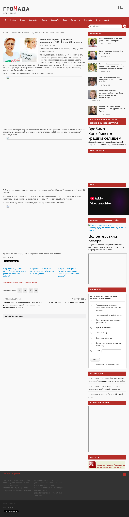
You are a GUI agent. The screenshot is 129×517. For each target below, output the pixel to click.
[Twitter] (25, 290)
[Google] (31, 290)
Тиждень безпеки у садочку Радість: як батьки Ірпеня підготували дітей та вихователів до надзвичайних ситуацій (22, 304)
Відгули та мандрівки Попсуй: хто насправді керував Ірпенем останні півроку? (68, 272)
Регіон (13, 20)
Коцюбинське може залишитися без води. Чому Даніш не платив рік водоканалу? (111, 94)
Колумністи (75, 20)
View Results (100, 364)
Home (7, 33)
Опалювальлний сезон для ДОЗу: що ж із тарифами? (110, 39)
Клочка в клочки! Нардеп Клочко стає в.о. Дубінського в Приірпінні (112, 108)
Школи (13, 33)
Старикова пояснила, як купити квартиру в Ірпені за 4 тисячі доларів (42, 271)
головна (15, 282)
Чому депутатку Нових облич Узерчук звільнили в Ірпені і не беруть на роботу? (14, 272)
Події (64, 20)
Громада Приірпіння (11, 474)
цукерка (28, 282)
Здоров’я (55, 20)
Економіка (33, 20)
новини (21, 282)
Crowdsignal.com (112, 364)
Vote (94, 360)
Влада (22, 20)
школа (34, 282)
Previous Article (13, 299)
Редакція (88, 20)
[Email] (36, 290)
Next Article (78, 299)
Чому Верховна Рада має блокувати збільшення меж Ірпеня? (110, 79)
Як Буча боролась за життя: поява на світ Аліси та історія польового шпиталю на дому (111, 66)
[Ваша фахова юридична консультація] (106, 464)
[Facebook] (20, 290)
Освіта (44, 20)
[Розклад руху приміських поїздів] (103, 225)
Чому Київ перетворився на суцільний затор (67, 302)
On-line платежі (102, 20)
